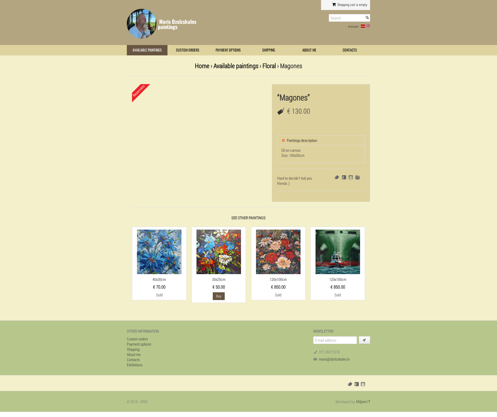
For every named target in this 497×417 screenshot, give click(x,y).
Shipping (268, 50)
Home (202, 65)
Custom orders (187, 50)
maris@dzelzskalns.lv (334, 359)
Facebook (344, 177)
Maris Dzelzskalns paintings (177, 24)
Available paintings (147, 50)
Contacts (350, 50)
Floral (269, 65)
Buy (218, 296)
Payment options (228, 50)
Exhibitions (134, 364)
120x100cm (278, 279)
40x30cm (159, 279)
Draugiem (351, 177)
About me (309, 50)
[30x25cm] (218, 251)
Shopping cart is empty (352, 4)
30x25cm (218, 279)
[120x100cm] (278, 251)
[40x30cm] (159, 251)
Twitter (336, 177)
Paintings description (301, 140)
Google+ (357, 177)
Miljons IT (363, 401)
